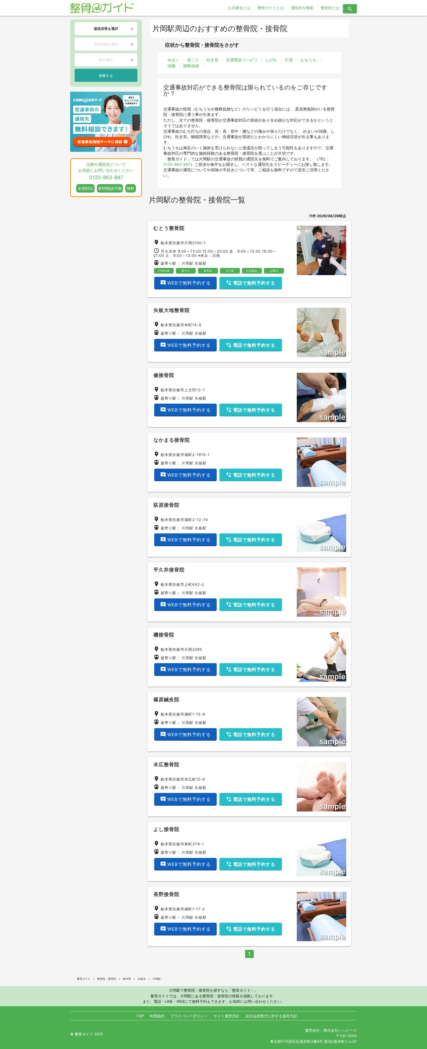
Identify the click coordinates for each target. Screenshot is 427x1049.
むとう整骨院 (169, 228)
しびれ (271, 59)
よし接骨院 (166, 829)
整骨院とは (330, 7)
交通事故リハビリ (242, 59)
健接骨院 (163, 375)
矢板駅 (201, 263)
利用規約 (157, 1016)
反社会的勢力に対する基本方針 (271, 1016)
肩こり (193, 59)
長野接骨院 (166, 894)
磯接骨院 (163, 635)
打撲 (289, 59)
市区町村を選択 (106, 44)
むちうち (308, 59)
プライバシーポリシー (189, 1016)
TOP (140, 1016)
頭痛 (171, 65)
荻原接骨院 (166, 505)
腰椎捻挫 (191, 65)
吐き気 (212, 59)
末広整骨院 (166, 764)
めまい (173, 59)
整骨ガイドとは (271, 7)
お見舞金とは (239, 7)
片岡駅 (187, 263)
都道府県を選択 (106, 28)
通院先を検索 (302, 7)
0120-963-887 (177, 164)
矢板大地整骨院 (171, 310)
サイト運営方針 (226, 1016)
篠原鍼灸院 (166, 699)
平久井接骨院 (169, 570)
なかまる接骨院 (171, 440)
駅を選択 (106, 60)
